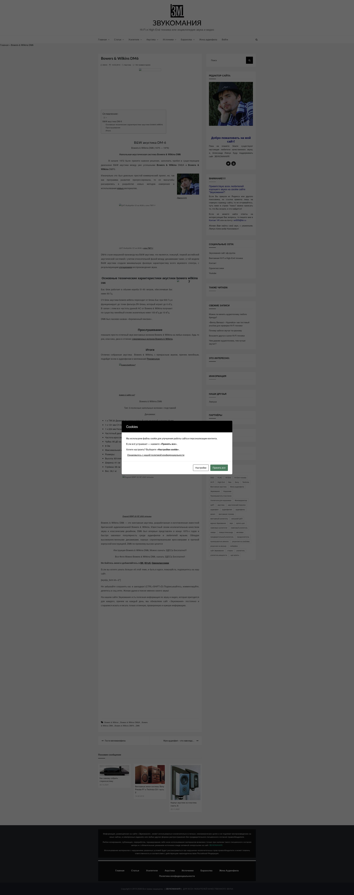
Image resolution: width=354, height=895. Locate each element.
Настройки (200, 467)
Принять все (219, 467)
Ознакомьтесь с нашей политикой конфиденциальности (155, 455)
